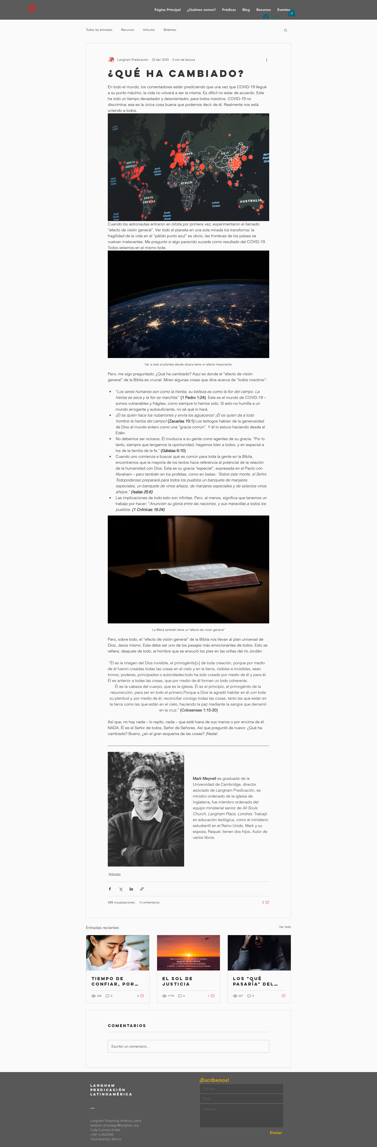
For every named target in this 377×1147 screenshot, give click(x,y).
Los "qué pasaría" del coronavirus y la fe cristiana (258, 981)
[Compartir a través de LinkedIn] (131, 889)
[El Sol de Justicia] (188, 953)
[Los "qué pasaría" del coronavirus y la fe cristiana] (259, 953)
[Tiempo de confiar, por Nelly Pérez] (117, 953)
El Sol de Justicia (177, 981)
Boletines (170, 30)
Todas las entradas (99, 30)
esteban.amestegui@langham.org (114, 1125)
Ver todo (285, 927)
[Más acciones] (266, 59)
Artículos (149, 30)
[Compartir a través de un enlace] (142, 889)
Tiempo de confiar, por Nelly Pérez (113, 981)
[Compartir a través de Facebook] (110, 889)
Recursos (127, 30)
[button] (285, 30)
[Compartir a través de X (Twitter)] (120, 889)
